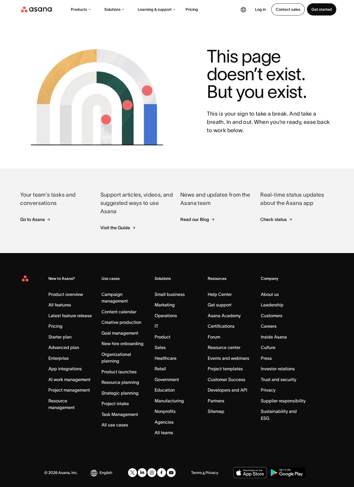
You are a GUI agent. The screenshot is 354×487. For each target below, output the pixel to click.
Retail (160, 368)
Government (167, 379)
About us (270, 294)
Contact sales (288, 9)
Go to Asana (32, 219)
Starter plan (60, 336)
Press (266, 358)
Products (79, 9)
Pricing (192, 9)
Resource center (224, 347)
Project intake (115, 403)
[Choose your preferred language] (243, 9)
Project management (69, 389)
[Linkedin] (142, 472)
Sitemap (216, 411)
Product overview (65, 294)
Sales (160, 347)
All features (59, 304)
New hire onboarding (122, 343)
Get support (219, 304)
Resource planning (120, 382)
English (106, 472)
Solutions (112, 9)
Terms (196, 472)
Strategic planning (120, 392)
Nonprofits (165, 411)
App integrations (65, 368)
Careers (269, 326)
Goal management (119, 332)
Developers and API (227, 389)
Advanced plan (63, 347)
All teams (164, 432)
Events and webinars (228, 358)
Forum (214, 336)
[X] (132, 472)
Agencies (164, 422)
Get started (321, 9)
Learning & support (155, 9)
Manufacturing (169, 400)
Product (162, 336)
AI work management (69, 379)
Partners (216, 400)
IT (156, 326)
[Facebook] (161, 472)
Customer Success (226, 379)
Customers (271, 315)
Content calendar (118, 311)
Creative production (121, 322)
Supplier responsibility (283, 400)
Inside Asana (274, 336)
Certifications (221, 326)
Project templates (225, 368)
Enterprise (58, 358)
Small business (170, 294)
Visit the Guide (115, 227)
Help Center (220, 294)
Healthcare (165, 358)
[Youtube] (171, 472)
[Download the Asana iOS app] (250, 472)
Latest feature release (70, 315)
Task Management (119, 414)
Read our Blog (194, 219)
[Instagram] (151, 472)
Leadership (272, 304)
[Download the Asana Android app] (286, 472)
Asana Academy (224, 315)
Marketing (165, 304)
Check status (273, 219)
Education (165, 389)
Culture (268, 347)
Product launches (119, 371)
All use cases (114, 424)
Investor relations (278, 368)
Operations (166, 315)
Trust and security (278, 379)
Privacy (268, 389)
